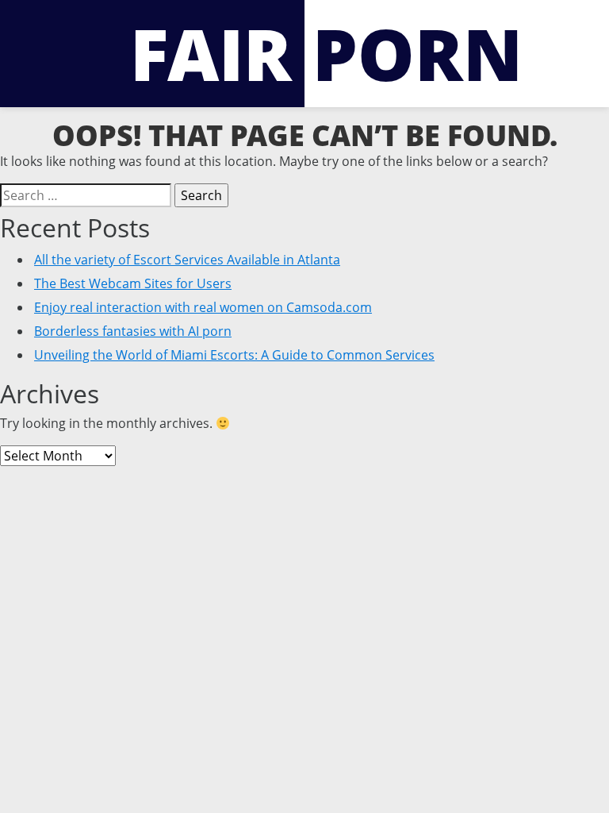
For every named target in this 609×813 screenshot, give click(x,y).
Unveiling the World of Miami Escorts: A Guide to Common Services (234, 355)
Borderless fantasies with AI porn (133, 331)
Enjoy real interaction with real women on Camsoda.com (203, 307)
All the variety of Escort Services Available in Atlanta (187, 259)
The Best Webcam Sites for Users (133, 283)
